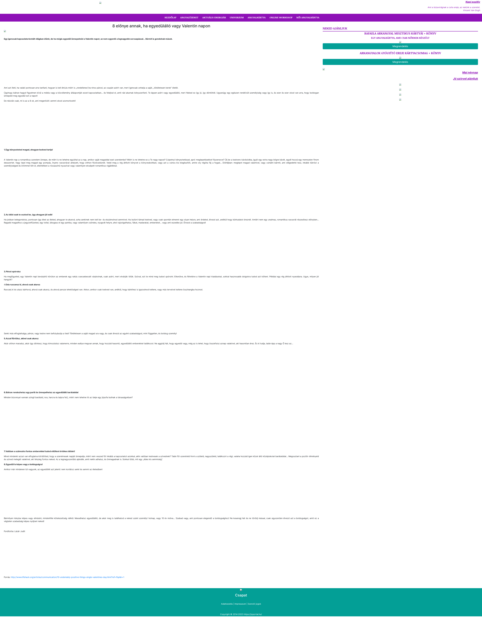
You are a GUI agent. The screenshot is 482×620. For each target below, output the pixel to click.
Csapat (241, 595)
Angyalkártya (257, 17)
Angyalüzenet (189, 17)
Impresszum (240, 604)
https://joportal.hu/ (253, 614)
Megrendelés (400, 46)
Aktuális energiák (214, 17)
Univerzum (237, 17)
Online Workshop (280, 17)
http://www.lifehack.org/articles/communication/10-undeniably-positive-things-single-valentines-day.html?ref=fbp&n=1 (67, 577)
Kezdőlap (171, 17)
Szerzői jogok (254, 604)
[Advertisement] (25, 62)
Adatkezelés (227, 604)
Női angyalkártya (307, 17)
